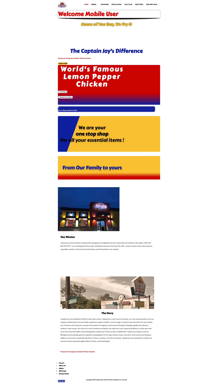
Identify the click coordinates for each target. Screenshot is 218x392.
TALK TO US (128, 4)
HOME (86, 4)
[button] (63, 63)
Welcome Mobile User (88, 14)
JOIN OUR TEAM (151, 4)
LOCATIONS (105, 4)
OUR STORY (139, 4)
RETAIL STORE (116, 4)
